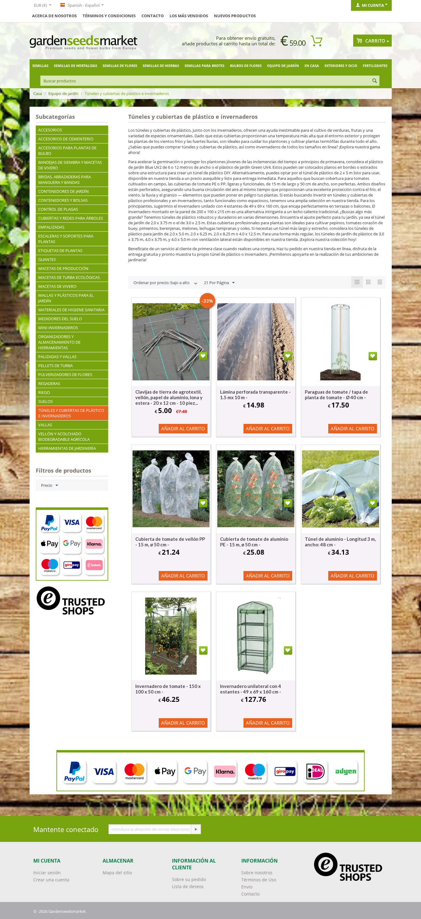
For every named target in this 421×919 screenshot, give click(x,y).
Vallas (45, 425)
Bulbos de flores (246, 65)
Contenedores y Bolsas (63, 200)
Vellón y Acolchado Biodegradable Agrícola (64, 436)
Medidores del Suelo (60, 318)
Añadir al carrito (183, 428)
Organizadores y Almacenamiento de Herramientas (59, 342)
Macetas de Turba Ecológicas (69, 277)
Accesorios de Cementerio (65, 139)
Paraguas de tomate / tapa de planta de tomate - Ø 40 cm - (336, 394)
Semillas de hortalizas (75, 65)
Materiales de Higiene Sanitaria (71, 310)
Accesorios (50, 130)
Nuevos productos (235, 16)
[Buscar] (375, 81)
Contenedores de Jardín (63, 191)
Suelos (45, 401)
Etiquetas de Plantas (60, 250)
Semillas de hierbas (161, 65)
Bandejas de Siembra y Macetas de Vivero (70, 165)
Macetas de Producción (63, 268)
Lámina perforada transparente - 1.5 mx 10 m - (255, 394)
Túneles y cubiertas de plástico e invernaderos (71, 413)
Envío (246, 887)
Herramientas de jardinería (67, 448)
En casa (312, 65)
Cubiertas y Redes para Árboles (70, 218)
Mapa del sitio (117, 873)
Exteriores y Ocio (341, 65)
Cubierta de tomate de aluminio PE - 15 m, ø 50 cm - (254, 541)
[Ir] (196, 829)
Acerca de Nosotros (54, 16)
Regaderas (49, 383)
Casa (37, 93)
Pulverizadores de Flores (65, 374)
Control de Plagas (58, 209)
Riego (44, 392)
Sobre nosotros (256, 873)
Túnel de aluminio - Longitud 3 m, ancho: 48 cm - (340, 541)
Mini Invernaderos (58, 327)
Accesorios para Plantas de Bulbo (67, 150)
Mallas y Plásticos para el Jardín (66, 298)
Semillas (40, 65)
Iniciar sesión (47, 873)
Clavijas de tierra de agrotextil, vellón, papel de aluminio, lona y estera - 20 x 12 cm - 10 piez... (168, 397)
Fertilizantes (375, 65)
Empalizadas (51, 227)
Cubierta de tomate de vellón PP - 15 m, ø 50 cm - (170, 541)
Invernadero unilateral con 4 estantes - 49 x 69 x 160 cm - (250, 688)
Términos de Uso (258, 880)
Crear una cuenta (51, 880)
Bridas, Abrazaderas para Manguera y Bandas (64, 179)
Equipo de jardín (283, 65)
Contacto (152, 16)
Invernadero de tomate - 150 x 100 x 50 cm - (168, 688)
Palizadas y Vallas (57, 356)
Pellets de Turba (55, 365)
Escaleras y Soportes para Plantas (65, 238)
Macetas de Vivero (57, 286)
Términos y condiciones (109, 16)
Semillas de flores (120, 65)
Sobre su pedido (189, 879)
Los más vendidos (189, 16)
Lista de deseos (188, 886)
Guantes (47, 259)
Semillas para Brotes (204, 65)
